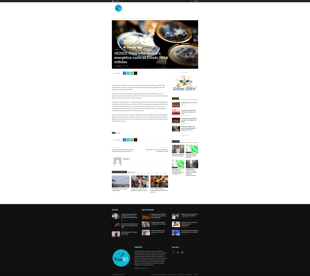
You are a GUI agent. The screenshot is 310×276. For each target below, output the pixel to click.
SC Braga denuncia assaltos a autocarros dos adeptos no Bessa (189, 120)
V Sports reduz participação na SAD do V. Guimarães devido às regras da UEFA (123, 150)
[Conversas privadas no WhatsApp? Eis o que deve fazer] (192, 149)
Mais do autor (131, 172)
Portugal (118, 132)
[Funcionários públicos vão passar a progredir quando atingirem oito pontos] (176, 128)
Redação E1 (118, 66)
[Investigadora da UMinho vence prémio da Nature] (178, 149)
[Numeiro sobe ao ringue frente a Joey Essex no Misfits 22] (176, 216)
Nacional (188, 167)
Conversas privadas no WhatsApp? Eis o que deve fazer (191, 156)
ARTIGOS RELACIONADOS (119, 172)
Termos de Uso (188, 274)
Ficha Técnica (181, 274)
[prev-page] (113, 195)
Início (113, 18)
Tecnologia (188, 152)
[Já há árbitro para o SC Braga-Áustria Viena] (116, 234)
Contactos (196, 274)
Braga (173, 152)
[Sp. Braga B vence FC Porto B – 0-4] (176, 104)
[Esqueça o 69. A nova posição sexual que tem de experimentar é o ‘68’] (176, 224)
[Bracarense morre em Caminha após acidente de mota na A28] (176, 232)
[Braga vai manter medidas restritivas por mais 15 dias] (146, 224)
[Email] (135, 73)
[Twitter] (128, 73)
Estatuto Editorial (172, 274)
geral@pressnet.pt (144, 268)
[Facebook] (191, 1)
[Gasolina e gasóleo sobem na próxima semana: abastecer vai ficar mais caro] (159, 181)
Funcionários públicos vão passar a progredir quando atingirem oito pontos (188, 128)
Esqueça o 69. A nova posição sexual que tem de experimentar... (189, 224)
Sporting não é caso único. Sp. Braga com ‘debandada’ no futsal (157, 150)
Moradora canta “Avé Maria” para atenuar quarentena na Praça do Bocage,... (158, 216)
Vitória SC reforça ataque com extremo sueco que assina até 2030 (129, 225)
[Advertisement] (140, 80)
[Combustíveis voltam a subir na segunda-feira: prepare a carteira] (140, 181)
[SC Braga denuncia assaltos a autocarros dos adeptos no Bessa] (176, 120)
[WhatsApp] (131, 73)
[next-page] (115, 195)
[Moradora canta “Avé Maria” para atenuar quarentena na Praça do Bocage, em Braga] (146, 216)
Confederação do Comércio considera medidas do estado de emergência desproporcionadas (191, 172)
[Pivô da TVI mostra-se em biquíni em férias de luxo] (146, 232)
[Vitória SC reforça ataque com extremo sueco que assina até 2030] (116, 226)
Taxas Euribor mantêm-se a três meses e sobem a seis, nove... (188, 112)
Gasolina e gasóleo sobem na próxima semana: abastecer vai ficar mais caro (159, 190)
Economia (118, 18)
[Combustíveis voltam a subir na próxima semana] (120, 181)
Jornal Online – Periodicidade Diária (159, 274)
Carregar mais (184, 135)
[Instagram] (194, 1)
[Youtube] (197, 1)
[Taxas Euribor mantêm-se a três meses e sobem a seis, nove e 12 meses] (176, 112)
